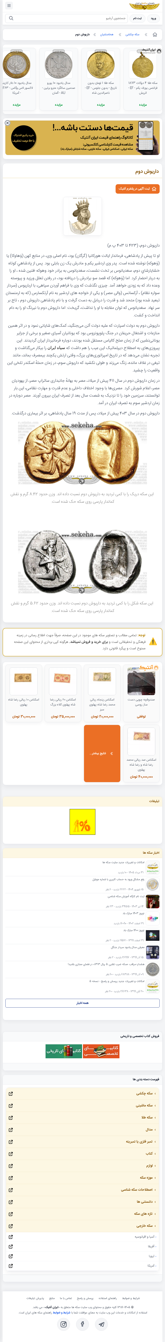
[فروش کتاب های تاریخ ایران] (64, 1058)
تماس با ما (66, 1298)
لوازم (149, 1166)
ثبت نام (137, 18)
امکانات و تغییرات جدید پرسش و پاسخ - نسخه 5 (116, 981)
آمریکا (151, 1265)
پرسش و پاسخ (85, 1298)
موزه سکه (146, 1178)
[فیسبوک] (82, 1324)
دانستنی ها (145, 1202)
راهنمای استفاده (108, 1298)
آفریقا (151, 1246)
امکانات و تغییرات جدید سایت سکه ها (123, 863)
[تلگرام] (101, 1324)
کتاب (149, 1154)
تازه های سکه (143, 1214)
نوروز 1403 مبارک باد (133, 914)
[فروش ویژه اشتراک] (82, 138)
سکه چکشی (144, 1094)
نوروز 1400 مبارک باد (133, 930)
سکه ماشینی (144, 1106)
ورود (153, 18)
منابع (52, 1298)
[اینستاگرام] (63, 1324)
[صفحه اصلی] (154, 34)
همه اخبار (82, 1003)
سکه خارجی (144, 1226)
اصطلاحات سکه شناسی (137, 1190)
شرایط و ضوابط (131, 1298)
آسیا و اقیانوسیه (144, 1236)
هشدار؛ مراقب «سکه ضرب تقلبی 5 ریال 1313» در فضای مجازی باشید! (106, 964)
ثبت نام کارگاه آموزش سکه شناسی (126, 897)
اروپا (151, 1256)
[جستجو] (11, 18)
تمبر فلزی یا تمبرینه (139, 1142)
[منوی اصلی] (9, 5)
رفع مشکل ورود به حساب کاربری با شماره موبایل (118, 880)
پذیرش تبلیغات (35, 1298)
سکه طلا (147, 1118)
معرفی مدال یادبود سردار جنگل (127, 947)
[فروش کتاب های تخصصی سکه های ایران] (101, 1058)
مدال (149, 1130)
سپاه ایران (56, 347)
